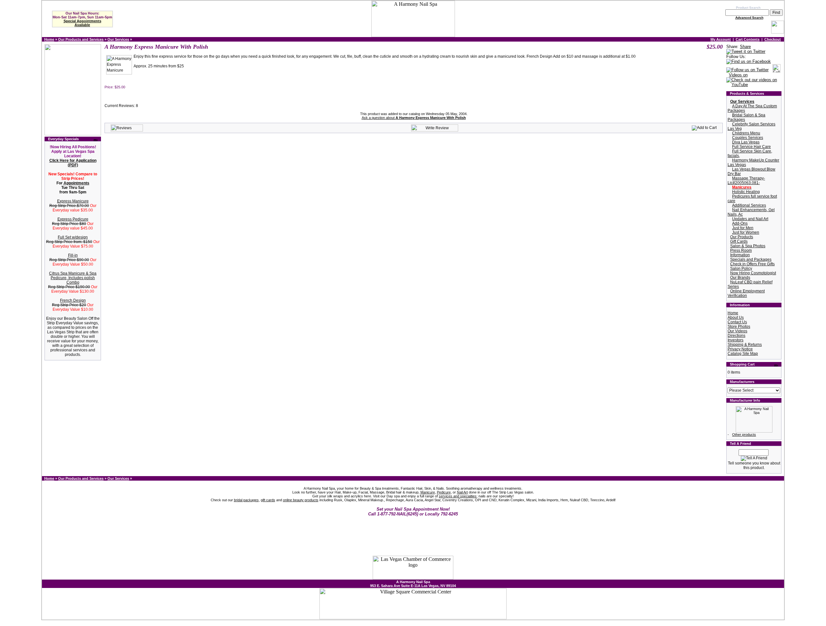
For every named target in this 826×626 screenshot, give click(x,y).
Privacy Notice (740, 349)
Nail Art (462, 492)
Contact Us (737, 322)
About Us (736, 317)
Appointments (76, 183)
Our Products (741, 237)
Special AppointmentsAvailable (82, 23)
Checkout (772, 39)
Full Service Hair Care (751, 146)
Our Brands (740, 277)
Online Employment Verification (746, 293)
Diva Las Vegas (746, 142)
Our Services (118, 39)
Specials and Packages (750, 259)
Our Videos (737, 331)
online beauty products (300, 500)
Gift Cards (739, 241)
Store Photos (739, 326)
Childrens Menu (746, 133)
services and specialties (458, 496)
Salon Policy (741, 268)
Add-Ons (740, 223)
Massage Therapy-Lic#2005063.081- (746, 180)
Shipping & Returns (745, 344)
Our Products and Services (81, 39)
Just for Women (745, 232)
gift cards (268, 500)
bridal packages (246, 500)
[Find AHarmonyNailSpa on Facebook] (748, 61)
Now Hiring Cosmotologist (753, 273)
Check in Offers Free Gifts (752, 264)
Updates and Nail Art (750, 219)
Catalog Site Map (743, 353)
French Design (73, 300)
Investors (735, 340)
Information (740, 255)
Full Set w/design (73, 237)
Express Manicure (73, 201)
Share (745, 46)
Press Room (741, 250)
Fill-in (73, 255)
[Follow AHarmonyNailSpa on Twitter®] (747, 70)
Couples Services (747, 137)
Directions (736, 335)
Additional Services (749, 205)
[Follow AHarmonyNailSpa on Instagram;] (776, 70)
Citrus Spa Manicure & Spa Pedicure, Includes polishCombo (72, 278)
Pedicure (444, 492)
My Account (720, 39)
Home (49, 39)
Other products (744, 434)
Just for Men (742, 228)
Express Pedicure (72, 219)
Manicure (427, 492)
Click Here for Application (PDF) (72, 162)
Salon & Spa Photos (747, 246)
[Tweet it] (745, 51)
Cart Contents (748, 39)
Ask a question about (414, 118)
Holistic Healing (746, 192)
